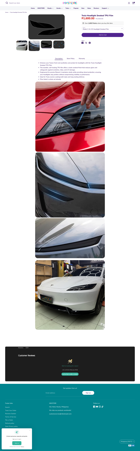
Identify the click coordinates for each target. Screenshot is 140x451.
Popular (76, 8)
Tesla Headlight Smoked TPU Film (18, 12)
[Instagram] (100, 407)
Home (33, 8)
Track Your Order (10, 410)
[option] (46, 27)
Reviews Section (10, 414)
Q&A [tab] (27, 348)
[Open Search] (6, 2)
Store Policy (70, 58)
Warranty (82, 58)
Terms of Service (10, 417)
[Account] (129, 3)
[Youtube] (97, 407)
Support (105, 8)
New (82, 8)
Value (89, 8)
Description (59, 58)
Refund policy (9, 423)
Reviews (96, 8)
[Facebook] (94, 407)
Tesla (67, 8)
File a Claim (9, 420)
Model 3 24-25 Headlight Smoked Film (96, 29)
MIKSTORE (41, 8)
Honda (58, 8)
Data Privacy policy (11, 426)
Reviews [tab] (20, 348)
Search (7, 407)
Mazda (49, 8)
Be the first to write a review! (70, 374)
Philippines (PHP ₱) (126, 441)
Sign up (88, 393)
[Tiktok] (102, 407)
